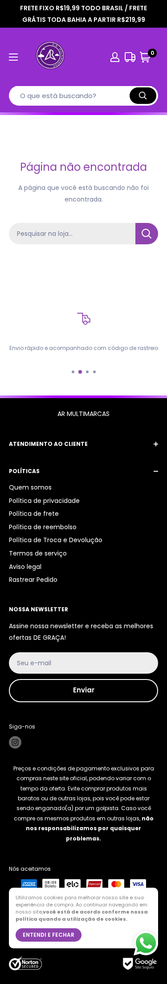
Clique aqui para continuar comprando (83, 261)
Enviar (83, 690)
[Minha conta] (114, 57)
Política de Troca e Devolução (55, 539)
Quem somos (30, 487)
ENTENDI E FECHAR (48, 935)
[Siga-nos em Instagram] (15, 742)
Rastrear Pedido (33, 579)
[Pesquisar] (143, 95)
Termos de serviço (38, 553)
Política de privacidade (44, 500)
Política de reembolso (43, 527)
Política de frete (34, 513)
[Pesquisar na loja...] (146, 233)
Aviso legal (25, 566)
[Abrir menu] (13, 57)
